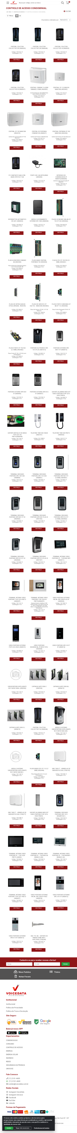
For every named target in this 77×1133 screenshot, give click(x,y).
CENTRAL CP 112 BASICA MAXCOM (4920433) (61, 88)
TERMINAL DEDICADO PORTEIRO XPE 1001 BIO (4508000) (17, 476)
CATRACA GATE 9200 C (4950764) (39, 687)
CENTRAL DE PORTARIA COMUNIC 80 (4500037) (39, 132)
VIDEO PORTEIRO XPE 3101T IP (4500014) (61, 646)
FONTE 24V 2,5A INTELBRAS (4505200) (39, 176)
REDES (8, 1062)
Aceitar (9, 1128)
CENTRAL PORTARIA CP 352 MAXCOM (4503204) (61, 132)
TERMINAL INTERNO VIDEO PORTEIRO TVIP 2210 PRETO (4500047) (17, 599)
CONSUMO (10, 1044)
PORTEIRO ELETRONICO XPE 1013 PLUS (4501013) (39, 349)
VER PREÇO (16, 59)
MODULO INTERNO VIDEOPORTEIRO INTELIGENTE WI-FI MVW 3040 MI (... (17, 770)
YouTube (11, 1100)
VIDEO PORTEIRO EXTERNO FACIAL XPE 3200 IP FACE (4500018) (39, 896)
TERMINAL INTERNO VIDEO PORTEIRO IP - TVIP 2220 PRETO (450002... (17, 855)
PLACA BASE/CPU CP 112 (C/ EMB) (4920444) (39, 769)
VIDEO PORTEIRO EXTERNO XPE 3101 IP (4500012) (61, 895)
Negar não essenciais (22, 1128)
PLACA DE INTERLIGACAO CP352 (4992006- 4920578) (17, 305)
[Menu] (7, 2)
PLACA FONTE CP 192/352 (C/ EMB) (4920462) (17, 349)
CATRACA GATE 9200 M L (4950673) (61, 687)
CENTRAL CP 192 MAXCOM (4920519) (17, 132)
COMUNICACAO (12, 1040)
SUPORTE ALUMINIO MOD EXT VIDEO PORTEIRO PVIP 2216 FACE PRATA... (61, 393)
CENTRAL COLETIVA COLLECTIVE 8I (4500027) (17, 88)
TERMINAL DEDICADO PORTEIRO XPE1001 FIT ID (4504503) (17, 517)
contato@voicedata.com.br (18, 1084)
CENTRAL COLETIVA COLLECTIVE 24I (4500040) (39, 47)
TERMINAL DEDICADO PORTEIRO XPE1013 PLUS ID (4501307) (39, 558)
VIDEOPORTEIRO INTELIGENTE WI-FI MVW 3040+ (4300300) (17, 687)
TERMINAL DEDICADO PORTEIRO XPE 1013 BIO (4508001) (39, 476)
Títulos (57, 972)
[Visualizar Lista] (20, 15)
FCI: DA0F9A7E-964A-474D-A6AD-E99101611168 (17, 176)
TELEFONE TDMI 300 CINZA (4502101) (39, 434)
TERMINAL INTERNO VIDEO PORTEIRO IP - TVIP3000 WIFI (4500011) (61, 558)
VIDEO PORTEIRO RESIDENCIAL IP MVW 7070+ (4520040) (39, 647)
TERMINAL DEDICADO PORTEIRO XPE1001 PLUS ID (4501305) (39, 517)
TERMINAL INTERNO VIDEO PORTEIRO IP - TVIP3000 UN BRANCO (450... (39, 855)
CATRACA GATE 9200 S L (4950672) (17, 728)
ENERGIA (9, 1051)
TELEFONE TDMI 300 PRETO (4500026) (61, 434)
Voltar (68, 11)
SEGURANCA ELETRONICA (15, 1065)
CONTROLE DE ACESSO (14, 1047)
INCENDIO (9, 1058)
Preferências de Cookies (41, 1128)
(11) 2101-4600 (14, 1081)
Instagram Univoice (15, 1095)
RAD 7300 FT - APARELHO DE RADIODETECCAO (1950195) (61, 769)
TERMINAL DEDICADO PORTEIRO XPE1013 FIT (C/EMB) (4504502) (61, 517)
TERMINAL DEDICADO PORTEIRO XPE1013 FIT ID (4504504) (17, 558)
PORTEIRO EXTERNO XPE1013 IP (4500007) (39, 392)
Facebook (12, 1098)
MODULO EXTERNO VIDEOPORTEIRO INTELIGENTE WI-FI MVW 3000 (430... (61, 729)
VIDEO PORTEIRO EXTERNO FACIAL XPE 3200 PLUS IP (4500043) (61, 599)
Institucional (10, 1004)
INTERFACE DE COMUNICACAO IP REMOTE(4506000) (61, 177)
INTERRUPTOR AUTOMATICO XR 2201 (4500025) (17, 220)
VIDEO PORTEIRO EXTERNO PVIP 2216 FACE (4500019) (17, 646)
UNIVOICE (9, 1069)
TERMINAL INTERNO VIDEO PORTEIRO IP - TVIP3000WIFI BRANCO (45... (61, 855)
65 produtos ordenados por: (50, 20)
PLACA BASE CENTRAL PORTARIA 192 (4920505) (39, 261)
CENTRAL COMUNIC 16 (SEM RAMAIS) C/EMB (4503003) (39, 88)
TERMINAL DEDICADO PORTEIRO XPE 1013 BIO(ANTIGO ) (61, 814)
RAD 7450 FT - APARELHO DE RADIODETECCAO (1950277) (17, 813)
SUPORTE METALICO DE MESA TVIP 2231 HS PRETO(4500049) (17, 434)
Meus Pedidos (24, 972)
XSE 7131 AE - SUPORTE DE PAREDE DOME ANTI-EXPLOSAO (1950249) (39, 937)
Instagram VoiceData (16, 1092)
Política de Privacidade (14, 1008)
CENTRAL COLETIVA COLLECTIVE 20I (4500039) (17, 47)
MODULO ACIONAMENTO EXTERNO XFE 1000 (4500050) (39, 220)
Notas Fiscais (24, 977)
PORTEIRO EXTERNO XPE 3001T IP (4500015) (61, 349)
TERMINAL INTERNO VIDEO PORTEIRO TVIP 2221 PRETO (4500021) (17, 896)
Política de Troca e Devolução (17, 1011)
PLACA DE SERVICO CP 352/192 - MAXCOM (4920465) (39, 305)
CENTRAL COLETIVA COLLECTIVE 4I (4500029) (61, 47)
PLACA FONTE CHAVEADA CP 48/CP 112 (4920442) (61, 305)
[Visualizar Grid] (16, 15)
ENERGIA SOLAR (12, 1054)
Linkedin (11, 1103)
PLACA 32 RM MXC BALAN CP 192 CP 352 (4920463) (61, 220)
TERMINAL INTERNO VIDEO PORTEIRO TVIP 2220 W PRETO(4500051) (39, 599)
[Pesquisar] (62, 2)
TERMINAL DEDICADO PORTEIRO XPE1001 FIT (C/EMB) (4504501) (61, 476)
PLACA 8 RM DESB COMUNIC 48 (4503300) (17, 261)
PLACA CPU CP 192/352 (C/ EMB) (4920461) (61, 261)
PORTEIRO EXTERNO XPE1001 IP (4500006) (17, 392)
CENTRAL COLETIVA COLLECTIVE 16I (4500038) (39, 728)
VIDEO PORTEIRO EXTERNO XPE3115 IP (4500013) (17, 937)
